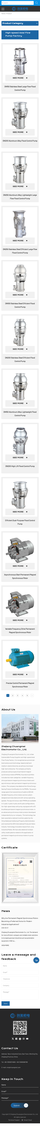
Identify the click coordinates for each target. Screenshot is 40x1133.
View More (5, 945)
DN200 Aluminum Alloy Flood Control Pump (20, 141)
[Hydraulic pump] (20, 877)
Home (3, 13)
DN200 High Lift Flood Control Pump (20, 466)
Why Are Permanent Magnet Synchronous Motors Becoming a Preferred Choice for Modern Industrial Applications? (19, 921)
